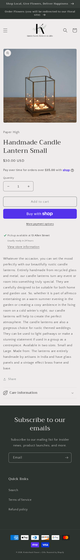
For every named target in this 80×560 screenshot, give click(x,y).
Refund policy (18, 509)
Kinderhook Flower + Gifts (34, 552)
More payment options (40, 224)
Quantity (8, 177)
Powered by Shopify (55, 552)
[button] (5, 30)
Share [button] (12, 379)
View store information (23, 247)
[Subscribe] (66, 458)
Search (13, 490)
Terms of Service (20, 500)
